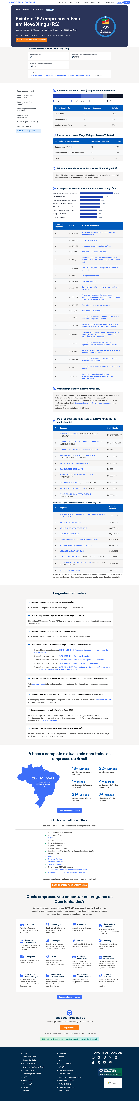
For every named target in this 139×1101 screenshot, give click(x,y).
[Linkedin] (114, 1058)
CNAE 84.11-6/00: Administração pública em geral (78, 663)
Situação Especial (55, 864)
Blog (98, 2)
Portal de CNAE (65, 1084)
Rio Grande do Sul (38, 9)
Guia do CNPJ (64, 1091)
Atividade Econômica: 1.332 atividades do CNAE (67, 872)
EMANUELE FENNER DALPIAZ (71, 469)
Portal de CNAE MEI (67, 1087)
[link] (69, 947)
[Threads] (103, 1058)
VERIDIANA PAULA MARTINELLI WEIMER (76, 545)
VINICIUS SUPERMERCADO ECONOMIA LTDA (77, 455)
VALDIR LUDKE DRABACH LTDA (72, 488)
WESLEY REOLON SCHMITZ (71, 570)
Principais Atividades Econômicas (25, 116)
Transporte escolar (89, 281)
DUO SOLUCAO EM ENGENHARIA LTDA (75, 562)
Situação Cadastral (55, 862)
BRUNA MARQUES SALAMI (70, 522)
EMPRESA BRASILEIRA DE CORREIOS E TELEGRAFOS (81, 442)
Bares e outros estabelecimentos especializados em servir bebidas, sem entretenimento (98, 376)
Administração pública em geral (94, 252)
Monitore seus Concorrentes (70, 1077)
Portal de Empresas (66, 1081)
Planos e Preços (74, 2)
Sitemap (26, 1091)
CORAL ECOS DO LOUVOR (70, 557)
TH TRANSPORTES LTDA (70, 483)
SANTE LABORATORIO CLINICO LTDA (75, 463)
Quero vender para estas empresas (31, 40)
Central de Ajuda (29, 1060)
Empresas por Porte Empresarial (25, 97)
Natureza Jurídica (55, 859)
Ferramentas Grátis (88, 2)
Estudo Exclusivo (65, 1064)
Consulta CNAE (29, 1070)
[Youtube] (103, 1063)
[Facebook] (97, 1058)
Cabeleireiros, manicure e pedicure (96, 305)
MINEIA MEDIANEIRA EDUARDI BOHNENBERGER (79, 540)
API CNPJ (62, 1067)
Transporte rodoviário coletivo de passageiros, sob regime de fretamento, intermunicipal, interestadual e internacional (101, 334)
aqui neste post (38, 684)
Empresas (26, 9)
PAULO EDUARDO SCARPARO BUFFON (75, 494)
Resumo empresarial (25, 91)
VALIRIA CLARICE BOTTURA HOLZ (73, 528)
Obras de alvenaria (89, 240)
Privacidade (27, 1081)
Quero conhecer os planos (69, 810)
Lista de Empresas (66, 1070)
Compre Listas (109, 2)
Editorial (26, 1087)
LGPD (25, 1077)
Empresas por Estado (31, 1064)
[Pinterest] (97, 1063)
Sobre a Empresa (29, 1057)
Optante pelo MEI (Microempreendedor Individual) (67, 870)
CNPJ (50, 838)
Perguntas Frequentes (26, 131)
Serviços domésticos (90, 276)
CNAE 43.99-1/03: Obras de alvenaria (73, 656)
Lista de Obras (64, 1074)
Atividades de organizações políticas (96, 246)
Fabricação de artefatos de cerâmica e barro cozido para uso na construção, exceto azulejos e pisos (101, 260)
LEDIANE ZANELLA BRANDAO (72, 551)
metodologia (65, 35)
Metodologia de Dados (32, 1074)
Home (18, 9)
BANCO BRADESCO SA (69, 434)
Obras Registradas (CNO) (27, 122)
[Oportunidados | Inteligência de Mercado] (22, 2)
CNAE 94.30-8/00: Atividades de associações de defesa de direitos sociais (60, 75)
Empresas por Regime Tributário (26, 103)
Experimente (69, 1028)
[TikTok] (92, 1063)
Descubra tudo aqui (103, 700)
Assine (126, 2)
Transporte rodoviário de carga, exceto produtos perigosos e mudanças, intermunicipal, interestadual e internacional (101, 297)
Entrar (120, 2)
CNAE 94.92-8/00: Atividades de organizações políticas (81, 660)
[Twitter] (109, 1058)
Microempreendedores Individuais (26, 110)
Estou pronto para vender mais (69, 885)
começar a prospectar (48, 720)
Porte (50, 856)
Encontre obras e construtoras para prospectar (93, 403)
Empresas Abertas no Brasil (33, 1067)
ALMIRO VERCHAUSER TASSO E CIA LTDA (76, 475)
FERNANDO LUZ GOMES (69, 534)
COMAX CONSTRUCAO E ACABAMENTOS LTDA (79, 450)
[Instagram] (92, 1058)
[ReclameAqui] (109, 1063)
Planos (61, 1057)
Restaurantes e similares (92, 311)
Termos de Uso (28, 1084)
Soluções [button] (61, 2)
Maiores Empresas (24, 126)
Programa (62, 1053)
